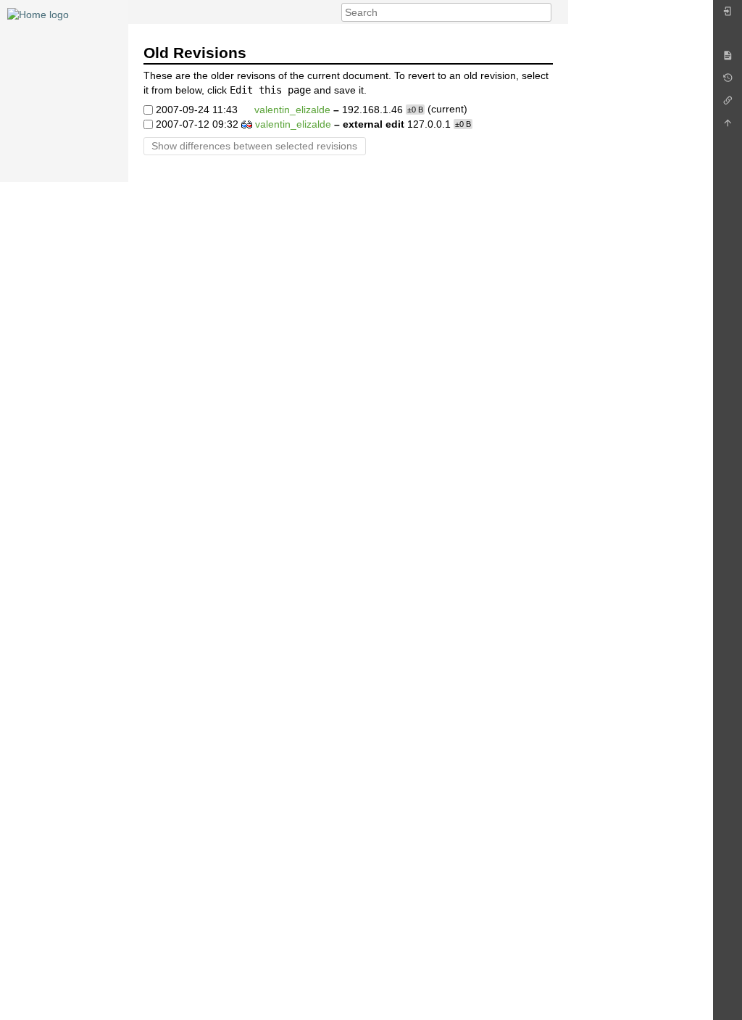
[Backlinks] (727, 104)
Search (544, 12)
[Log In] (727, 15)
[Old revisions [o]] (727, 81)
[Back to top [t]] (727, 126)
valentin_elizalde (292, 109)
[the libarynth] (38, 14)
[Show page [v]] (727, 59)
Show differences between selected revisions (254, 146)
